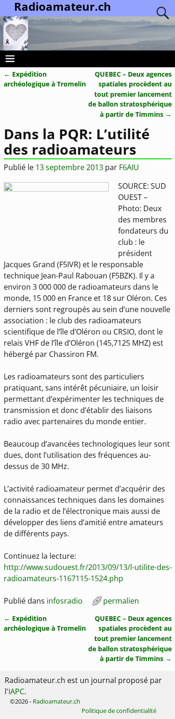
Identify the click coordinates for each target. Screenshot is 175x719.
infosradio (65, 601)
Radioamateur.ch (56, 701)
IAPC (16, 691)
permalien (121, 601)
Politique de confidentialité (119, 710)
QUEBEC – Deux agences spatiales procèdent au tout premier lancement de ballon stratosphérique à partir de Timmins (130, 94)
